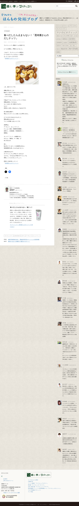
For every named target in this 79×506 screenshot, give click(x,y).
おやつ (22, 235)
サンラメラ (59, 25)
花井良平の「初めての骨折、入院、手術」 (66, 45)
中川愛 (68, 298)
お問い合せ (76, 1)
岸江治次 (69, 143)
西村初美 (69, 281)
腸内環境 (72, 39)
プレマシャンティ (9, 235)
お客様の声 (30, 481)
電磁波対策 (64, 49)
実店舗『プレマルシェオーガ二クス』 (36, 485)
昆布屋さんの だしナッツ (11, 58)
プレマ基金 (30, 491)
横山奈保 (68, 158)
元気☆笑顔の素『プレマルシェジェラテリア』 (38, 486)
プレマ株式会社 (69, 1)
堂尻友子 (69, 418)
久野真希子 (68, 128)
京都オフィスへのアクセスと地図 (11, 492)
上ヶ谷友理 (69, 210)
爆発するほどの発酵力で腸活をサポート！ (19, 241)
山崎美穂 (68, 196)
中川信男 (69, 82)
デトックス (73, 26)
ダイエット (65, 25)
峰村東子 (69, 449)
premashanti (17, 235)
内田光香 (68, 342)
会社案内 (5, 478)
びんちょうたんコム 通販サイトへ (67, 72)
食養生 (58, 52)
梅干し (72, 36)
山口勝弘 (69, 187)
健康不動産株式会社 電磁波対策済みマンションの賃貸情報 (23, 239)
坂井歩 (68, 261)
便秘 (58, 36)
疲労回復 (59, 39)
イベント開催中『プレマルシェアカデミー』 (38, 483)
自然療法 (65, 42)
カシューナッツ (36, 235)
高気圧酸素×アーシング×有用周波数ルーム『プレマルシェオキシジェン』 (44, 488)
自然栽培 (59, 42)
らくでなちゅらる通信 (33, 479)
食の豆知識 (73, 49)
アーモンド (28, 235)
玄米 (77, 36)
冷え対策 (66, 36)
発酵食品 (65, 39)
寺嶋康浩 (69, 229)
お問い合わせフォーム (8, 480)
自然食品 (73, 42)
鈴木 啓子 (68, 384)
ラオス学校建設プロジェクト (34, 490)
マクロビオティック (67, 32)
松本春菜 (69, 401)
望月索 (68, 323)
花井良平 (69, 172)
